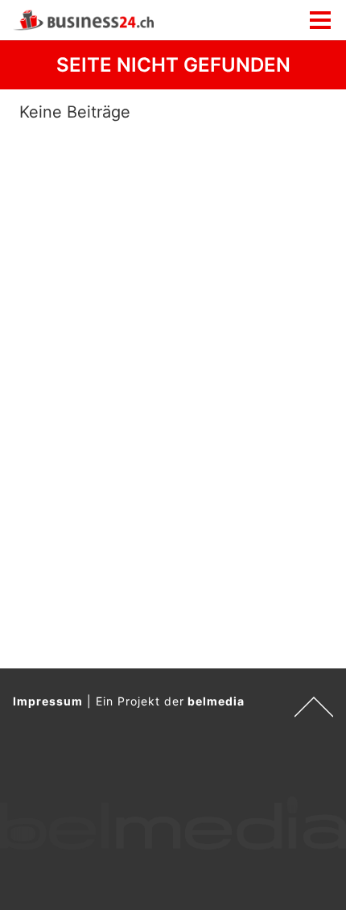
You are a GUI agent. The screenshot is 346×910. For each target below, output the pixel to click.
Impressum (48, 701)
